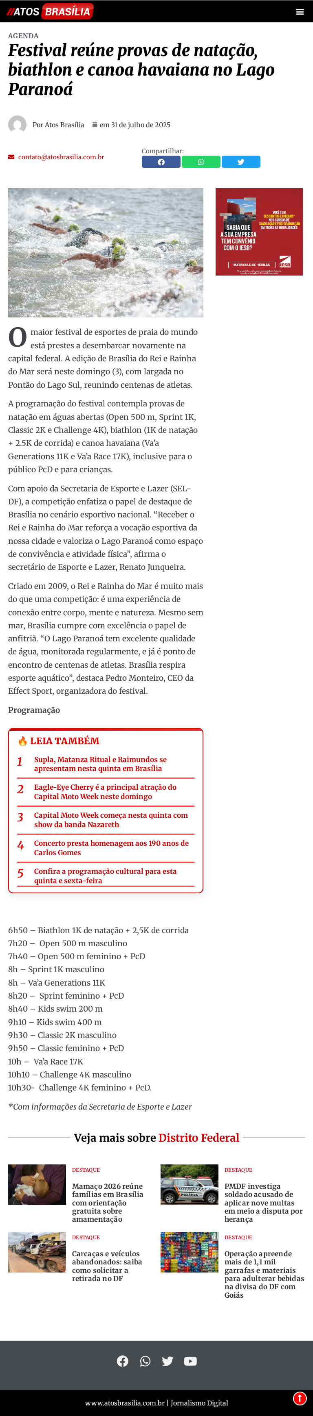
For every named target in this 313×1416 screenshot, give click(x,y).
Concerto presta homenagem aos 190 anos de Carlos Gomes (111, 848)
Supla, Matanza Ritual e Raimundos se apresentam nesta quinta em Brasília (100, 764)
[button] (300, 11)
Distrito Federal (199, 1138)
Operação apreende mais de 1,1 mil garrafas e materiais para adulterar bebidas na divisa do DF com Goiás (264, 1274)
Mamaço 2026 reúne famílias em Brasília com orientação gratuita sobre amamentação (108, 1203)
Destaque (86, 1170)
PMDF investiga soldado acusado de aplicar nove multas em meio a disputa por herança (264, 1203)
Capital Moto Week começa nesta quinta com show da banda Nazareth (111, 820)
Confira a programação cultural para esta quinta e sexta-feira (105, 876)
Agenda (23, 36)
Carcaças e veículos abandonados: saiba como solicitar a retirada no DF (107, 1266)
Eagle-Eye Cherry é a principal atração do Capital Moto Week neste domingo (105, 792)
